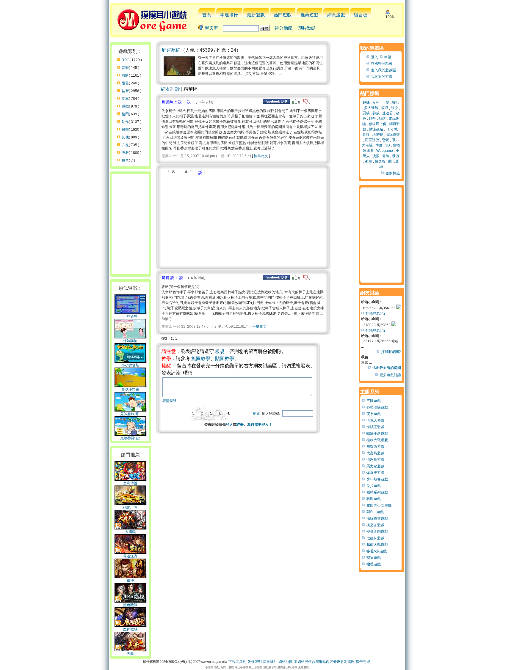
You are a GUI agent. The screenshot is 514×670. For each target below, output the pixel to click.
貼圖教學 (224, 358)
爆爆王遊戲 (375, 473)
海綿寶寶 (393, 135)
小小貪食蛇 (130, 365)
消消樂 (377, 135)
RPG (125, 60)
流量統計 (270, 662)
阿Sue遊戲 (375, 512)
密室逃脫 (372, 140)
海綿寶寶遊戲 (377, 518)
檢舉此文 (261, 156)
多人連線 (371, 108)
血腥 (365, 135)
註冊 (240, 425)
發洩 (395, 156)
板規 (220, 351)
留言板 (360, 14)
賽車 (125, 99)
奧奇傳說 (130, 483)
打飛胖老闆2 (376, 313)
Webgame (384, 151)
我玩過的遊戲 (381, 77)
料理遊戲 (373, 499)
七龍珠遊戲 (375, 538)
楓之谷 (380, 161)
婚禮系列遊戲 (377, 492)
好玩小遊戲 (241, 667)
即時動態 (307, 28)
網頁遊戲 (336, 14)
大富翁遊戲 (375, 453)
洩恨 (376, 156)
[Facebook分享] (276, 102)
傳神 (130, 580)
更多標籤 (393, 173)
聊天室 (211, 28)
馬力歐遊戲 (375, 466)
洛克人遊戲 (375, 420)
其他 (125, 137)
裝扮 (394, 108)
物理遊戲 (373, 564)
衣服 (125, 153)
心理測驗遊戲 (377, 407)
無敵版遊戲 (375, 446)
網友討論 (170, 89)
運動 (125, 106)
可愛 (385, 102)
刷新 (256, 414)
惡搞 (366, 113)
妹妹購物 (130, 341)
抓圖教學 (200, 358)
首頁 (206, 14)
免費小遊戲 (227, 667)
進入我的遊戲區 (383, 70)
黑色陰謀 (130, 605)
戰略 (125, 75)
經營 (372, 118)
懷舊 (125, 83)
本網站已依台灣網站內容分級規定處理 (324, 662)
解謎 (382, 118)
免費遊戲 (303, 667)
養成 (376, 113)
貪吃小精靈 (130, 389)
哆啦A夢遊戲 (376, 551)
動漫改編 (376, 129)
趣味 (366, 102)
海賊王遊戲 (375, 427)
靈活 (395, 102)
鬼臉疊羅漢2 (130, 438)
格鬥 (125, 114)
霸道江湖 (130, 556)
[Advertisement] (211, 220)
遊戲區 (267, 667)
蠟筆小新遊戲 (377, 433)
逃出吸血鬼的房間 (386, 368)
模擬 (384, 108)
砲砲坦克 (130, 507)
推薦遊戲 (309, 14)
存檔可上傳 (377, 124)
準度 (379, 145)
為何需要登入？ (259, 425)
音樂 (125, 68)
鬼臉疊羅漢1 (130, 414)
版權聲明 (254, 662)
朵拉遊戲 (373, 486)
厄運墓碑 (171, 50)
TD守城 (392, 129)
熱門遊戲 (283, 14)
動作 (125, 122)
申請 (387, 57)
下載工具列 (237, 662)
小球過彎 (130, 316)
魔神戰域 (130, 629)
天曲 (130, 654)
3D (387, 145)
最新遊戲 (256, 14)
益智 (125, 91)
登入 (229, 425)
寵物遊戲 (373, 558)
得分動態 (283, 28)
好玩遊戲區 (279, 667)
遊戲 (217, 667)
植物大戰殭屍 (377, 440)
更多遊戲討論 (390, 375)
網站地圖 (285, 662)
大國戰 (130, 532)
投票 (125, 160)
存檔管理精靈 (381, 64)
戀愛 (385, 140)
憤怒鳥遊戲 (375, 460)
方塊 (125, 145)
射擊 (125, 129)
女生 (376, 102)
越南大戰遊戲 (377, 545)
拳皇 (368, 161)
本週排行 (229, 14)
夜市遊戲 (373, 414)
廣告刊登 (363, 662)
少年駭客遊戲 (377, 479)
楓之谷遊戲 (375, 525)
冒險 (385, 156)
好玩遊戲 (291, 667)
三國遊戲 (373, 401)
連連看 (387, 113)
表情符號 (169, 401)
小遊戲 (209, 667)
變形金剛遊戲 (377, 531)
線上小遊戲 (255, 667)
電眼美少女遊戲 (378, 505)
